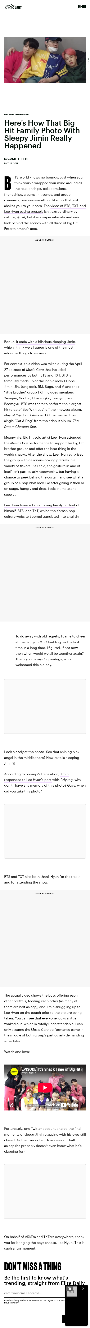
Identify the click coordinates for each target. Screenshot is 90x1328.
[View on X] (45, 706)
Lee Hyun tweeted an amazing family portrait (39, 505)
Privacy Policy (11, 1302)
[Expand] (69, 1288)
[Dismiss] (83, 1288)
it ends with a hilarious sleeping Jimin (45, 342)
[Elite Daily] (13, 6)
